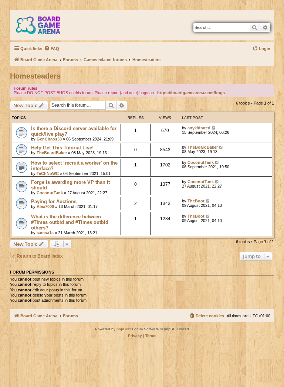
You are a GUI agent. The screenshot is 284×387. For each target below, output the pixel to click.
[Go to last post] (214, 128)
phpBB (122, 329)
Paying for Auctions (54, 201)
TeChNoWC (48, 173)
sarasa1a (45, 233)
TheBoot (195, 201)
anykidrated (198, 128)
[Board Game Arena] (43, 25)
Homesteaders (35, 76)
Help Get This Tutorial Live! (62, 147)
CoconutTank (200, 162)
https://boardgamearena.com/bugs (191, 92)
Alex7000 (45, 206)
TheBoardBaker (52, 152)
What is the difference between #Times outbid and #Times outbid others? (69, 222)
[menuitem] (51, 48)
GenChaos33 (49, 139)
